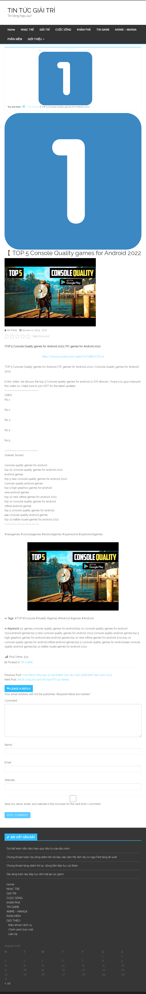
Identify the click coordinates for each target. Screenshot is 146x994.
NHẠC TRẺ (27, 29)
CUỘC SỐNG (63, 29)
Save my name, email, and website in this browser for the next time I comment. (53, 803)
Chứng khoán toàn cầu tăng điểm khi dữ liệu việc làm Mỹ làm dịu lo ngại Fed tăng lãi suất (61, 857)
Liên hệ (12, 934)
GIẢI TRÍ (45, 29)
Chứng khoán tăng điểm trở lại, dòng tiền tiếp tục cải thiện (42, 865)
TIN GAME (102, 29)
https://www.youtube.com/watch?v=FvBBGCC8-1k (73, 356)
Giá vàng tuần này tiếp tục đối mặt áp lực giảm (35, 874)
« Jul (7, 983)
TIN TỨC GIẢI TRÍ (31, 10)
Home (11, 29)
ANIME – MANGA (125, 29)
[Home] (23, 106)
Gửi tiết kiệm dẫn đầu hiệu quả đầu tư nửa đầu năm (38, 848)
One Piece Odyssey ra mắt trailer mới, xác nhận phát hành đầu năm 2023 (67, 675)
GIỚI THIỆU (35, 39)
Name (9, 744)
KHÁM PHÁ (84, 29)
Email (9, 762)
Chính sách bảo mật (20, 929)
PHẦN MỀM (14, 39)
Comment (12, 700)
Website (10, 780)
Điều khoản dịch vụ (20, 924)
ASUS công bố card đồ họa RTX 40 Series (43, 679)
